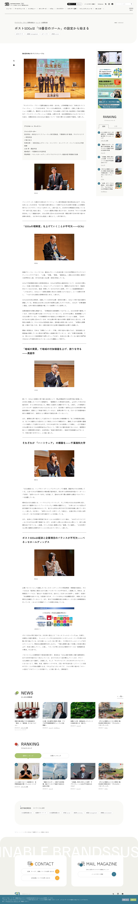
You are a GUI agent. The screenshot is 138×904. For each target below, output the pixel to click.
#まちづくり (19, 34)
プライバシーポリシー (13, 901)
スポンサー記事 (71, 8)
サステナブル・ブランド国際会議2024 (25, 22)
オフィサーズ (42, 8)
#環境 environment (106, 813)
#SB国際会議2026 (27, 813)
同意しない (125, 899)
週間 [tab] (103, 126)
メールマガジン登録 (89, 4)
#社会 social (55, 34)
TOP (16, 832)
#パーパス (45, 34)
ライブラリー (60, 8)
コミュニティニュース (86, 8)
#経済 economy (78, 813)
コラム (52, 8)
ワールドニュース (20, 8)
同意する (133, 899)
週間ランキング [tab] (28, 756)
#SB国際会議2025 (55, 813)
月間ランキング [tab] (55, 756)
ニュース (9, 8)
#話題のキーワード (40, 813)
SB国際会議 (44, 22)
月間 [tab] (115, 126)
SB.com (79, 4)
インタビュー (32, 8)
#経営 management (32, 34)
